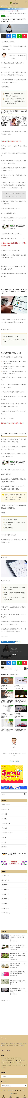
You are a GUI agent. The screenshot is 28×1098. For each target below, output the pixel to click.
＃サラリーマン (16, 1065)
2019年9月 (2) (5, 889)
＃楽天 (4, 1067)
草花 (4, 842)
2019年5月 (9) (5, 908)
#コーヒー (5, 1060)
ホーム (5, 1090)
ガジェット (5, 809)
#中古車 (19, 1062)
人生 (4, 837)
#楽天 (10, 1065)
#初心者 (18, 641)
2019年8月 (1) (5, 894)
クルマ (4, 814)
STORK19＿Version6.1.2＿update (14, 8)
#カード (19, 1058)
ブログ (3, 16)
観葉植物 (5, 846)
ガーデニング (6, 804)
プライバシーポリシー (21, 1090)
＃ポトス (24, 1065)
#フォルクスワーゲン (21, 1060)
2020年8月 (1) (5, 880)
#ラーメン (13, 1062)
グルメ (4, 818)
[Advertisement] (14, 1017)
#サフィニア (11, 1060)
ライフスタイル (11, 641)
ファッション (6, 823)
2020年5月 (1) (5, 885)
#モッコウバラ (5, 1062)
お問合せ (15, 1093)
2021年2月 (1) (5, 875)
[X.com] (14, 655)
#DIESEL (4, 1058)
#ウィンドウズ (12, 1058)
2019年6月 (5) (5, 903)
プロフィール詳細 (14, 761)
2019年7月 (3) (5, 899)
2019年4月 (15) (6, 913)
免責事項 (11, 1090)
